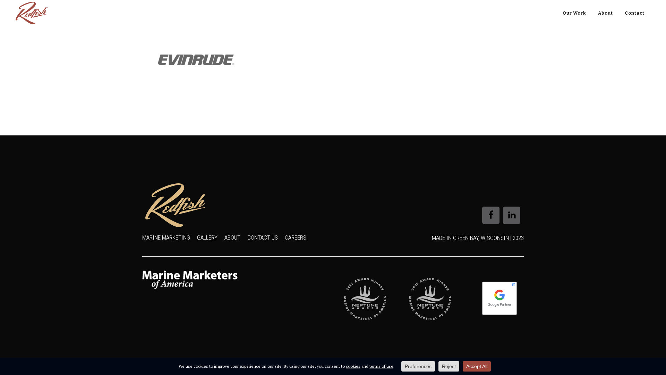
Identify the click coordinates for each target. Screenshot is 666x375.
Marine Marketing (166, 237)
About (232, 237)
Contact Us (262, 237)
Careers (295, 237)
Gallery (207, 237)
